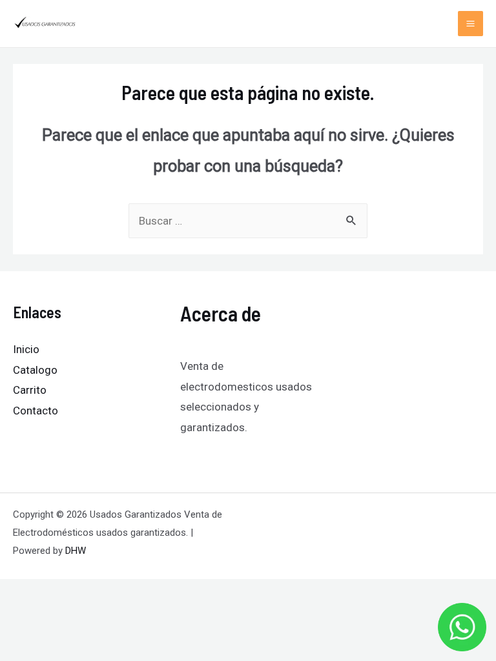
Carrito (29, 389)
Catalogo (35, 369)
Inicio (26, 349)
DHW (75, 550)
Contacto (35, 410)
